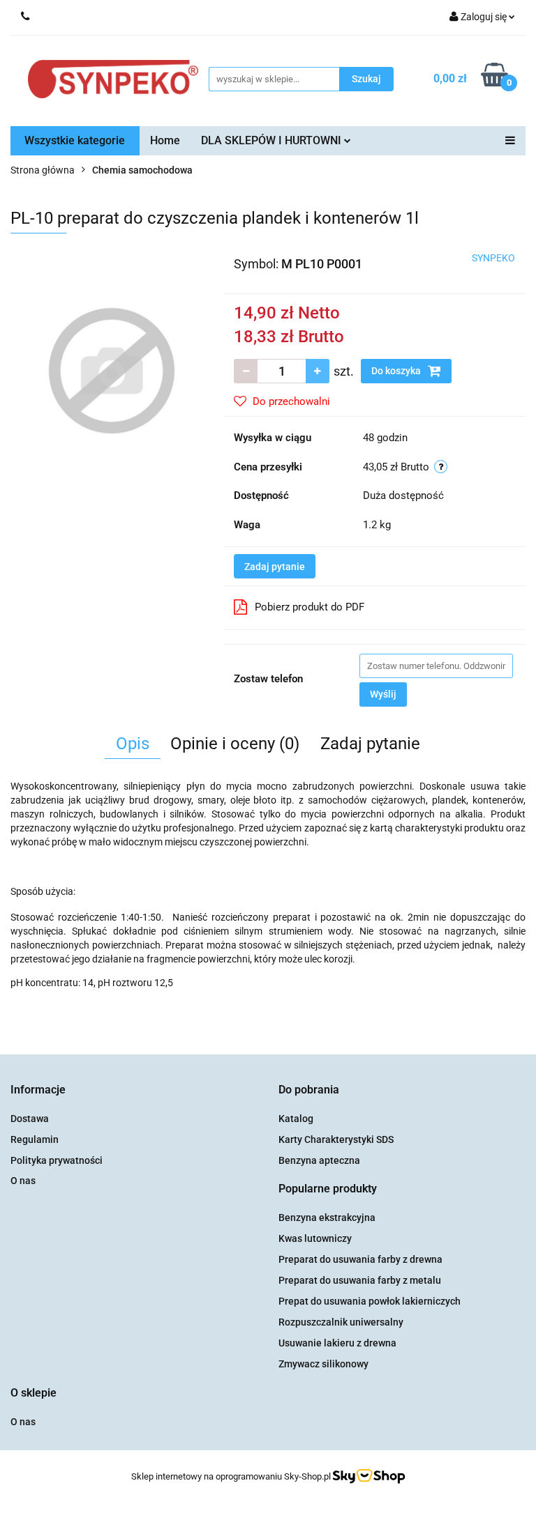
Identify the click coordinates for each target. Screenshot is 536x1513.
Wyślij (383, 694)
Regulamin (34, 1139)
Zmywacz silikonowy (323, 1363)
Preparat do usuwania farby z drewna (360, 1259)
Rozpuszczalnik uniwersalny (340, 1322)
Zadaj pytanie (274, 566)
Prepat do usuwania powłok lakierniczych (369, 1301)
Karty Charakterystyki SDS (336, 1139)
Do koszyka (397, 370)
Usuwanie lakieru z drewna (337, 1343)
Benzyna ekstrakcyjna (326, 1217)
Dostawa (29, 1118)
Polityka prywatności (56, 1160)
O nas (23, 1180)
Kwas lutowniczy (315, 1238)
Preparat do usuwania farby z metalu (359, 1280)
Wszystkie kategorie (74, 140)
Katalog (295, 1118)
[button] (38, 1090)
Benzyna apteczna (319, 1160)
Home (165, 140)
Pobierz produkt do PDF (309, 607)
